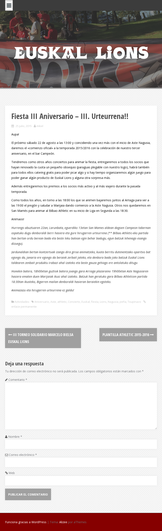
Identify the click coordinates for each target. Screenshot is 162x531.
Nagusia (113, 302)
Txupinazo (134, 302)
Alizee (63, 522)
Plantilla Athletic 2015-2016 (126, 334)
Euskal (85, 302)
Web (12, 473)
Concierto (74, 302)
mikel (39, 126)
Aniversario (41, 302)
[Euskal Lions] (81, 52)
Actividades (22, 302)
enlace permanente (24, 306)
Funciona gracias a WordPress (25, 522)
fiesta (95, 302)
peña (123, 302)
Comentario (17, 380)
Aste (53, 302)
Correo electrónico (23, 455)
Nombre (15, 437)
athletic (62, 302)
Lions (103, 302)
